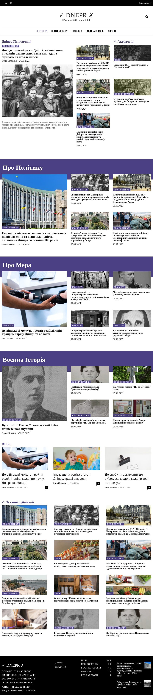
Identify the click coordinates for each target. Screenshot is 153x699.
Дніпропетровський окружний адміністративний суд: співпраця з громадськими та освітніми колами (88, 333)
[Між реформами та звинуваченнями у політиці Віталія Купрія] (132, 279)
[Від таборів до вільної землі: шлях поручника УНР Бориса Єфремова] (90, 408)
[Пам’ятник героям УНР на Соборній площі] (132, 374)
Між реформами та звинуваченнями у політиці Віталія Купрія (131, 293)
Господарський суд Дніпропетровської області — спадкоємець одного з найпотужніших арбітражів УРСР (90, 296)
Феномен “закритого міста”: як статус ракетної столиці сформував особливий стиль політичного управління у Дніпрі (93, 101)
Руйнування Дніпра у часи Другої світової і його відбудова (129, 684)
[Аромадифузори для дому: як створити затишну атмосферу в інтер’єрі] (24, 619)
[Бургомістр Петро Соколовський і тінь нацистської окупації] (34, 393)
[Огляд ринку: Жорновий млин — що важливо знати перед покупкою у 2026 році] (76, 585)
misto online (26, 691)
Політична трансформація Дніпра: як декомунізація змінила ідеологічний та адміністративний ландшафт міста (91, 137)
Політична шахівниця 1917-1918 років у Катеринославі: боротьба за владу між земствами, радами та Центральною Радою (93, 67)
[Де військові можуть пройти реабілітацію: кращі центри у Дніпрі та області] (34, 299)
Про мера (8, 325)
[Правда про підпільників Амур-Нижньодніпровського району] (132, 408)
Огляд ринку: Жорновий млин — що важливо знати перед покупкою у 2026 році (76, 599)
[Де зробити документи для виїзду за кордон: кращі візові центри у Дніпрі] (128, 458)
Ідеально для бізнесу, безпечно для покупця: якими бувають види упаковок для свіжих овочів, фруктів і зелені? (127, 601)
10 (149, 487)
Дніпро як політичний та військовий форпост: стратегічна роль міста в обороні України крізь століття (23, 601)
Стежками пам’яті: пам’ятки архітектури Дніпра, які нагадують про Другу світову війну (131, 101)
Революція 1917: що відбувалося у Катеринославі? (131, 66)
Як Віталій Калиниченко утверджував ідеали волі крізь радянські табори (128, 333)
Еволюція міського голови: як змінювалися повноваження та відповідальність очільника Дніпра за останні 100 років (34, 236)
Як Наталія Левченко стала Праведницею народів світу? (85, 388)
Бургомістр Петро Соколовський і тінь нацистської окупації (30, 427)
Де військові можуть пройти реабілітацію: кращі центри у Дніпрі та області (33, 332)
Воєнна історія (124, 94)
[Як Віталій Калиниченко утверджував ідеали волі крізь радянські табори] (132, 318)
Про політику (11, 46)
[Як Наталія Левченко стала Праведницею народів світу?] (90, 374)
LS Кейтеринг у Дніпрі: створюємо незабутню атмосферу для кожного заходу (75, 564)
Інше (117, 60)
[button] (146, 16)
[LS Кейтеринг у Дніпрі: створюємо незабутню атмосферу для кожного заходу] (76, 550)
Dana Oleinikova (9, 61)
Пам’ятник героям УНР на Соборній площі (131, 388)
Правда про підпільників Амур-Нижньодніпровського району (129, 421)
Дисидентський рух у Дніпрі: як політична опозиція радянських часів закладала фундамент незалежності (33, 53)
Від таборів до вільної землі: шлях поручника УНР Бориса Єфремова (88, 421)
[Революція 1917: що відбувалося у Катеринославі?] (132, 53)
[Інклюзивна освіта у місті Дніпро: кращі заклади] (76, 458)
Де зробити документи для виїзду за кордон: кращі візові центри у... (126, 479)
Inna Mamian (8, 338)
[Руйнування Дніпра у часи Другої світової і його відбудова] (147, 683)
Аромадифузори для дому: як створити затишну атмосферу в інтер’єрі (22, 634)
